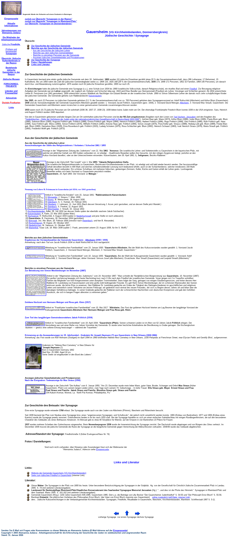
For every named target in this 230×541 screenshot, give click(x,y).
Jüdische (11, 44)
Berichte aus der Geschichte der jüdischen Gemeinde (57, 48)
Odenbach (52, 202)
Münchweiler (53, 209)
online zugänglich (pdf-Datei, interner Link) (171, 497)
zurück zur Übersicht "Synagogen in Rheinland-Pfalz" (51, 21)
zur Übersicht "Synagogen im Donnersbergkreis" (48, 23)
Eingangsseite (102, 449)
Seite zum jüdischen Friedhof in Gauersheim (51, 475)
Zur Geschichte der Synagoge (45, 60)
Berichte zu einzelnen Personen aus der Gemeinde (56, 55)
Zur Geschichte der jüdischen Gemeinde (50, 46)
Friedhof (193, 89)
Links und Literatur (40, 64)
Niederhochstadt (83, 216)
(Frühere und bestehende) (11, 51)
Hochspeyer (33, 216)
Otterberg (52, 204)
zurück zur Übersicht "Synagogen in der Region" (48, 19)
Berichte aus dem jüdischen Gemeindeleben (53, 53)
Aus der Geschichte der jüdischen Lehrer (51, 50)
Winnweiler (52, 197)
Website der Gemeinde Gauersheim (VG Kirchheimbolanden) (58, 473)
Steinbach (52, 206)
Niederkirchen (35, 225)
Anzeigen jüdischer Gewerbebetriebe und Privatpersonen (58, 57)
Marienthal (33, 227)
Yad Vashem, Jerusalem (185, 117)
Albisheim (184, 103)
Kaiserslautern (95, 96)
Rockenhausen (35, 223)
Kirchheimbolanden (36, 211)
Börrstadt (33, 220)
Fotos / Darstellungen (41, 62)
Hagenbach (87, 220)
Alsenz (50, 199)
